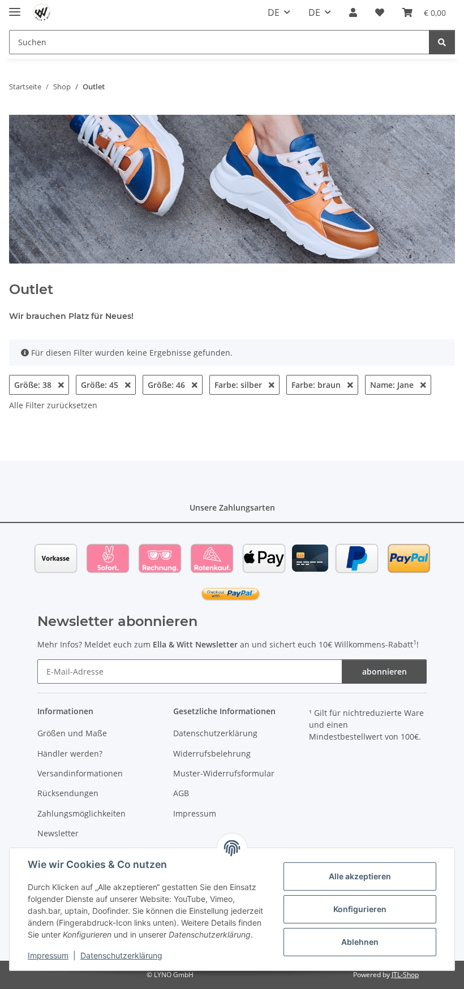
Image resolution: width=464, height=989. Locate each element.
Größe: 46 (167, 384)
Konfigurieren (359, 909)
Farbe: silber (239, 384)
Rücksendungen (67, 793)
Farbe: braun (317, 384)
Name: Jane (393, 384)
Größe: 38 (34, 384)
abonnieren (384, 671)
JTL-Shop (405, 974)
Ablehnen (360, 942)
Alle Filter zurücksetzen (53, 405)
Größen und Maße (72, 733)
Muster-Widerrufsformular (223, 773)
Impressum (48, 955)
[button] (353, 12)
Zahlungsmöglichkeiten (81, 813)
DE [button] (274, 12)
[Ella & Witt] (42, 12)
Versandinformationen (80, 773)
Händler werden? (69, 753)
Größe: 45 (101, 384)
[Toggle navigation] (14, 7)
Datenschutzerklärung (121, 955)
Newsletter (58, 833)
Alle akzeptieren (360, 876)
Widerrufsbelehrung (212, 753)
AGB (181, 793)
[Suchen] (442, 42)
